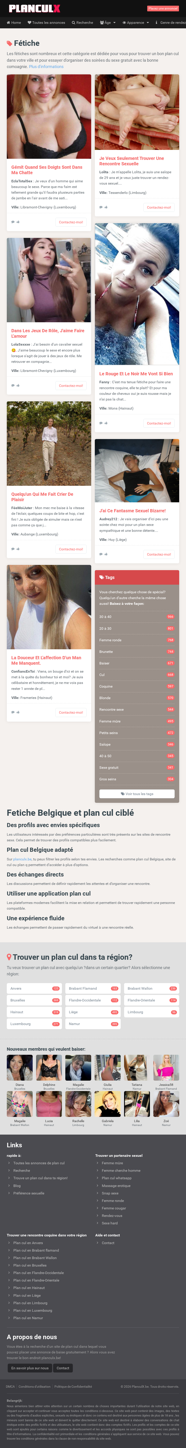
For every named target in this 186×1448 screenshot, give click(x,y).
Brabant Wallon (152, 988)
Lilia (137, 1121)
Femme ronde (136, 640)
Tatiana (137, 1085)
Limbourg (152, 1012)
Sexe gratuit (136, 767)
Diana (20, 1085)
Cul (136, 675)
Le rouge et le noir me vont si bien (136, 373)
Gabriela (108, 1121)
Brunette (136, 652)
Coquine (136, 686)
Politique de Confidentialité (73, 1386)
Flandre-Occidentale (93, 1000)
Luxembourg (34, 1024)
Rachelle (78, 1121)
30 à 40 (136, 617)
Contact (63, 1368)
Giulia (108, 1085)
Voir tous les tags (139, 794)
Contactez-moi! (71, 222)
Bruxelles (34, 1000)
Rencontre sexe (136, 709)
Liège (93, 1012)
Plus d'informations (46, 66)
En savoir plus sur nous (30, 1368)
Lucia (49, 1121)
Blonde (136, 698)
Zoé (166, 1121)
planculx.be (22, 859)
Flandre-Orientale (152, 1000)
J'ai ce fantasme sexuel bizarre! (132, 510)
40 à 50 (136, 756)
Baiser (136, 663)
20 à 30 (136, 628)
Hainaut (34, 1012)
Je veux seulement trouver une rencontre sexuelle (131, 161)
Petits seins (136, 733)
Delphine (49, 1085)
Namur (93, 1024)
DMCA (10, 1386)
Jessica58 (166, 1085)
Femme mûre (136, 721)
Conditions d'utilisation (35, 1386)
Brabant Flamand (93, 988)
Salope (136, 744)
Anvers (34, 988)
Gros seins (136, 779)
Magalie (78, 1085)
